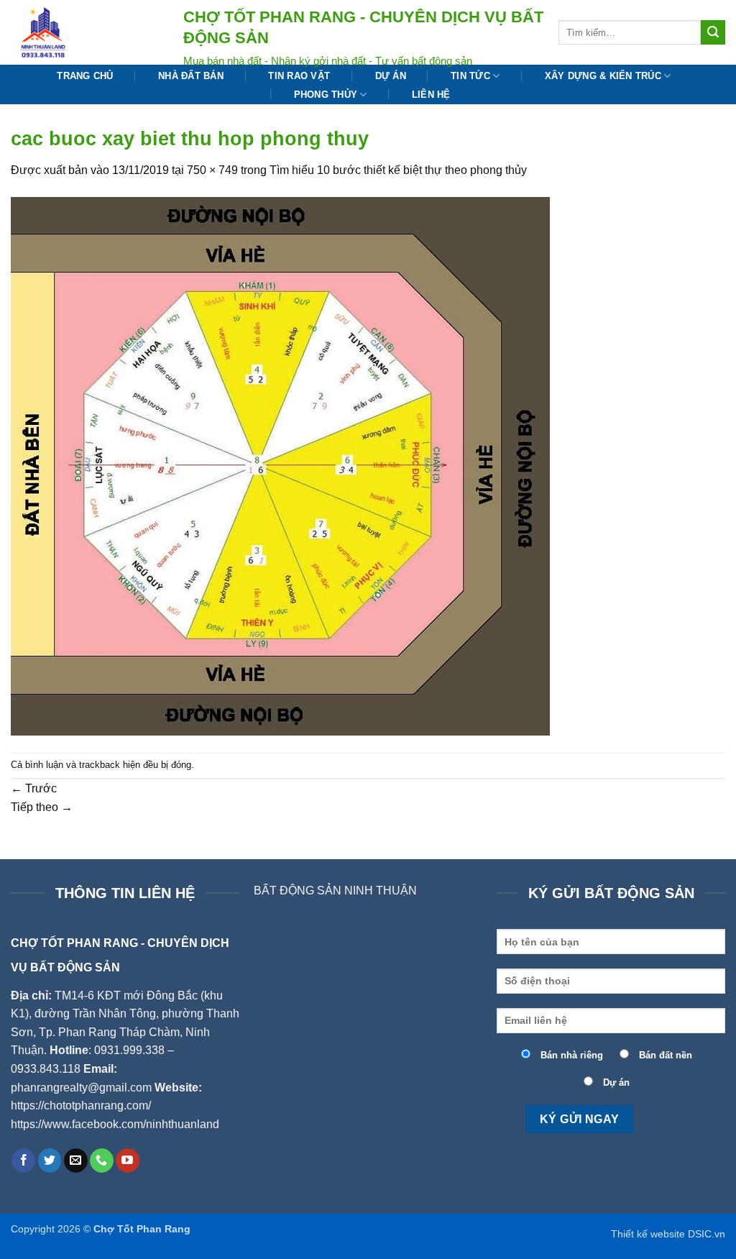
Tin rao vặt (299, 75)
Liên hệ (431, 94)
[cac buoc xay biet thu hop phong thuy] (280, 465)
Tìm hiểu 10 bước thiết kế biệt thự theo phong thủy (398, 170)
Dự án (390, 75)
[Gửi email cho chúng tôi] (76, 1160)
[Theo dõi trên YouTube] (127, 1160)
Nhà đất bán (191, 75)
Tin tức (470, 75)
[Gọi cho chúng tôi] (102, 1160)
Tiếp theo (42, 807)
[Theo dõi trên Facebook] (23, 1160)
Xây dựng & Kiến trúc (603, 75)
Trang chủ (85, 75)
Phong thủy (326, 94)
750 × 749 (212, 170)
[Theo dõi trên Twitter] (50, 1160)
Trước (34, 788)
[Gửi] (713, 32)
